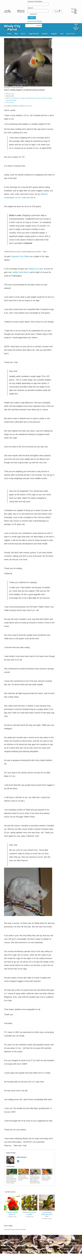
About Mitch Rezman (69, 1243)
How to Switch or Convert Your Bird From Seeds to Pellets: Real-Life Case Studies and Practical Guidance (11, 1179)
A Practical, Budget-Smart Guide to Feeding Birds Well (23, 1178)
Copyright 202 (67, 1248)
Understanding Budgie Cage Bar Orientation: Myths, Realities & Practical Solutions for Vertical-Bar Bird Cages (35, 1179)
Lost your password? (32, 21)
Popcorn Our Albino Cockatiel (44, 98)
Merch (23, 34)
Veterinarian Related (11, 100)
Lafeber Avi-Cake (35, 269)
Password (30, 7)
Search (39, 25)
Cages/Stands (34, 34)
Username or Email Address (35, 1)
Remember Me (33, 14)
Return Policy (6, 1251)
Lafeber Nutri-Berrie (20, 272)
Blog (16, 34)
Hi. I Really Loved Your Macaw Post (12, 1213)
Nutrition (45, 34)
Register (40, 21)
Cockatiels (22, 98)
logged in (13, 1229)
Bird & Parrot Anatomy (13, 98)
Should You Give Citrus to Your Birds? (29, 1213)
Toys (61, 34)
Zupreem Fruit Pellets (20, 256)
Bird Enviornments (37, 1174)
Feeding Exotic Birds (13, 1174)
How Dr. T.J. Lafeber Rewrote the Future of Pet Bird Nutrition (46, 1178)
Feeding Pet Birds (30, 98)
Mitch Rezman (11, 93)
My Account (71, 34)
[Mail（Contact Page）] (18, 1161)
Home (9, 34)
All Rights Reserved (69, 1251)
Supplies (54, 34)
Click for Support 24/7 (76, 27)
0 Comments (10, 102)
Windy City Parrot (12, 27)
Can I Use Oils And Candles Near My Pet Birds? (47, 1214)
